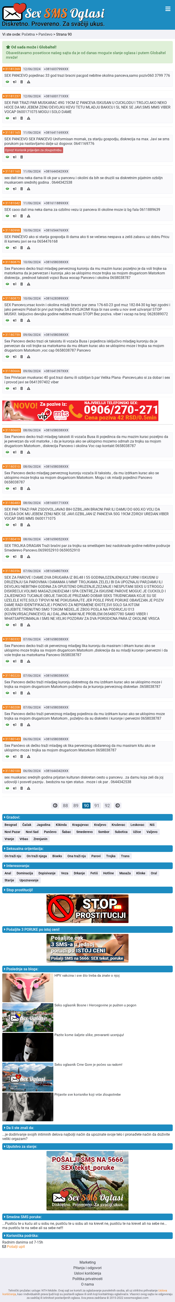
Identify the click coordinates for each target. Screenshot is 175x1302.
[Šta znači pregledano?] (7, 82)
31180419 (12, 539)
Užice (137, 832)
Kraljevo (100, 825)
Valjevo (152, 832)
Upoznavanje (29, 880)
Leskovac (137, 825)
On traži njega (37, 856)
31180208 (12, 707)
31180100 (12, 771)
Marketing (88, 1262)
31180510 (12, 466)
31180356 (12, 571)
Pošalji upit (16, 1246)
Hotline (108, 873)
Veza (64, 873)
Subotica (121, 832)
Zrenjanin (40, 839)
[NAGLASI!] (15, 82)
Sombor (103, 832)
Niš (152, 825)
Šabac (66, 832)
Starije (9, 880)
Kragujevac (80, 825)
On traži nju (13, 856)
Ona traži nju (76, 856)
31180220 (12, 675)
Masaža (125, 873)
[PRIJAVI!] (29, 82)
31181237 (12, 96)
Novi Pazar (12, 832)
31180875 (12, 262)
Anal (8, 873)
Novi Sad (32, 832)
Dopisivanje (47, 873)
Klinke (140, 873)
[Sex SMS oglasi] (53, 15)
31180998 (12, 230)
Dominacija (25, 873)
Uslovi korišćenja (87, 1273)
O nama (87, 1284)
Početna (28, 34)
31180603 (12, 430)
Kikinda (61, 825)
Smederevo (84, 832)
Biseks (57, 856)
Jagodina (43, 825)
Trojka (111, 856)
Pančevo (45, 34)
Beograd (11, 825)
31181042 (12, 203)
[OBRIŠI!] (21, 82)
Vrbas (24, 839)
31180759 (12, 335)
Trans (125, 856)
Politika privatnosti (87, 1279)
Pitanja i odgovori (87, 1268)
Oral (154, 873)
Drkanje (79, 873)
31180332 (12, 639)
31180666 (12, 371)
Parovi (96, 856)
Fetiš (94, 873)
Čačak (26, 825)
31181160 (12, 171)
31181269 (12, 69)
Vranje (9, 839)
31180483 (12, 503)
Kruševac (118, 825)
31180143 (12, 739)
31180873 (12, 298)
